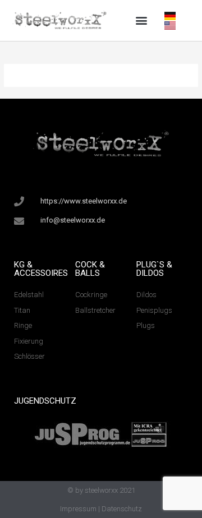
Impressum (78, 509)
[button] (141, 20)
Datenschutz (122, 509)
